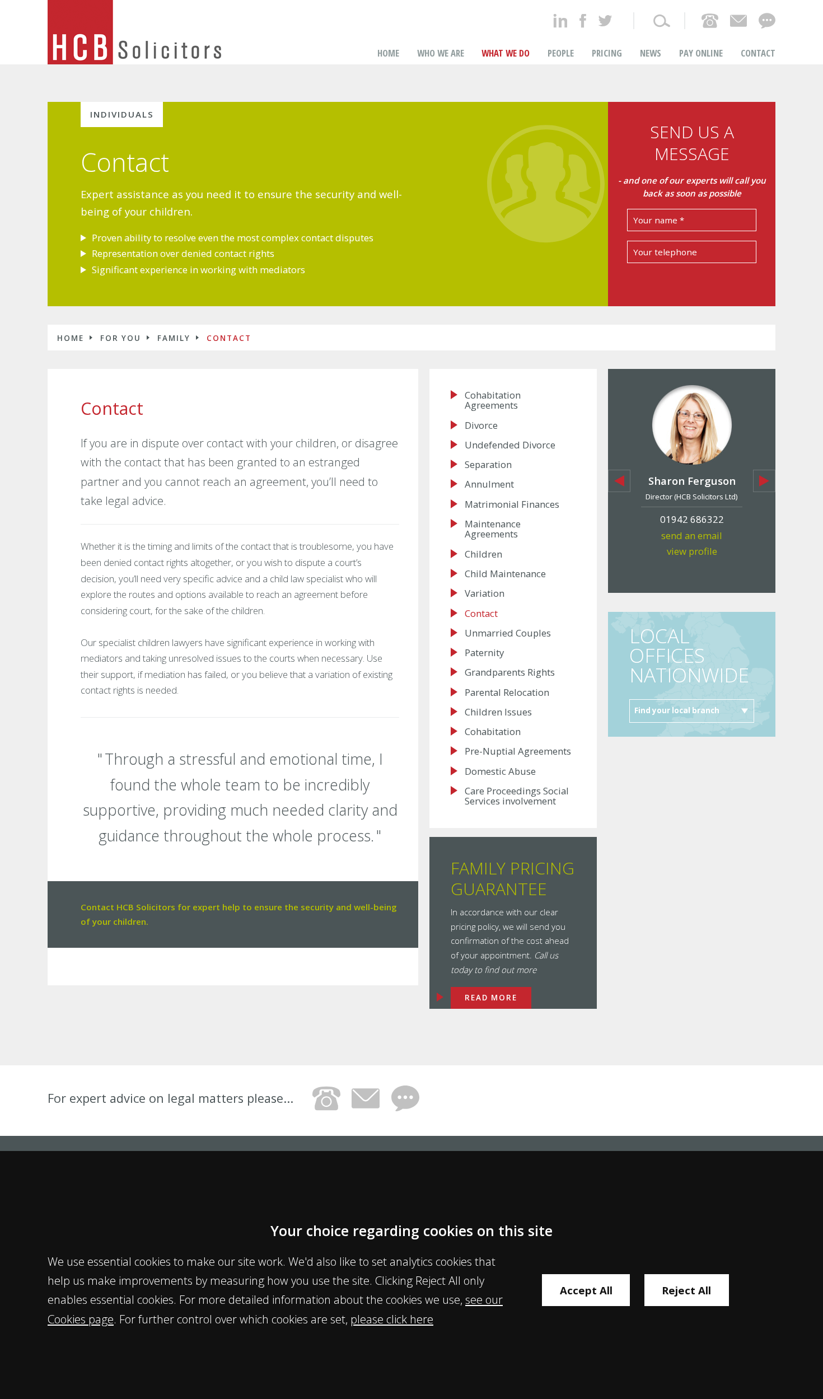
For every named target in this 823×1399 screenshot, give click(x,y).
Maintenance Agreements (493, 529)
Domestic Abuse (500, 771)
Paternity (484, 653)
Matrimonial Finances (512, 504)
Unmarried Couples (508, 633)
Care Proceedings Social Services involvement (517, 796)
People (561, 52)
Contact (758, 52)
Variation (484, 593)
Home (388, 52)
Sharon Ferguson (692, 481)
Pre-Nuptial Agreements (518, 751)
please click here (391, 1319)
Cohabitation (493, 732)
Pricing (607, 52)
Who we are (440, 52)
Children (483, 554)
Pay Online (701, 52)
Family (173, 338)
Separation (488, 465)
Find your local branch (676, 710)
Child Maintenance (505, 574)
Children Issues (498, 712)
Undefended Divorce (510, 445)
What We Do (505, 52)
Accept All (586, 1290)
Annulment (489, 484)
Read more (491, 998)
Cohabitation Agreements (493, 400)
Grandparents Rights (510, 672)
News (650, 52)
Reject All (686, 1290)
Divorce (481, 425)
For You (120, 338)
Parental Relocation (507, 692)
